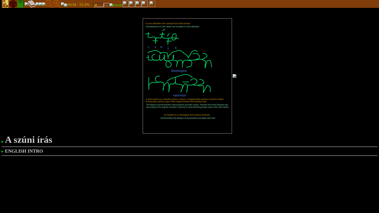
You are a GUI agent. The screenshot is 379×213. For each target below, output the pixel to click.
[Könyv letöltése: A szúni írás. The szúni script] (65, 5)
